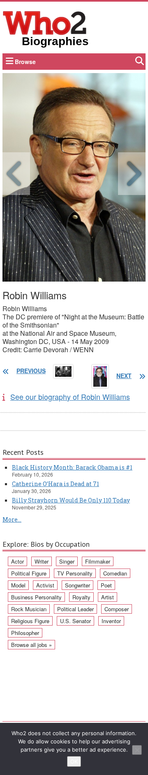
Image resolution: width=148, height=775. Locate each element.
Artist (107, 597)
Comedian (115, 573)
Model (18, 585)
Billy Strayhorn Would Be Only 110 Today (71, 500)
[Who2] (44, 22)
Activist (45, 585)
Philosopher (25, 633)
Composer (116, 609)
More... (11, 519)
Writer (42, 561)
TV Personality (74, 573)
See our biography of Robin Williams (70, 396)
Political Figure (28, 573)
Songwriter (77, 585)
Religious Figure (30, 621)
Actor (17, 561)
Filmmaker (97, 561)
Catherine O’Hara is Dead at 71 (55, 484)
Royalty (81, 597)
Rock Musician (28, 609)
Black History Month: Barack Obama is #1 (72, 467)
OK (74, 761)
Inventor (111, 621)
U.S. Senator (75, 621)
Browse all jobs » (31, 645)
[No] (137, 750)
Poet (106, 585)
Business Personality (36, 597)
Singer (66, 561)
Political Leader (75, 609)
